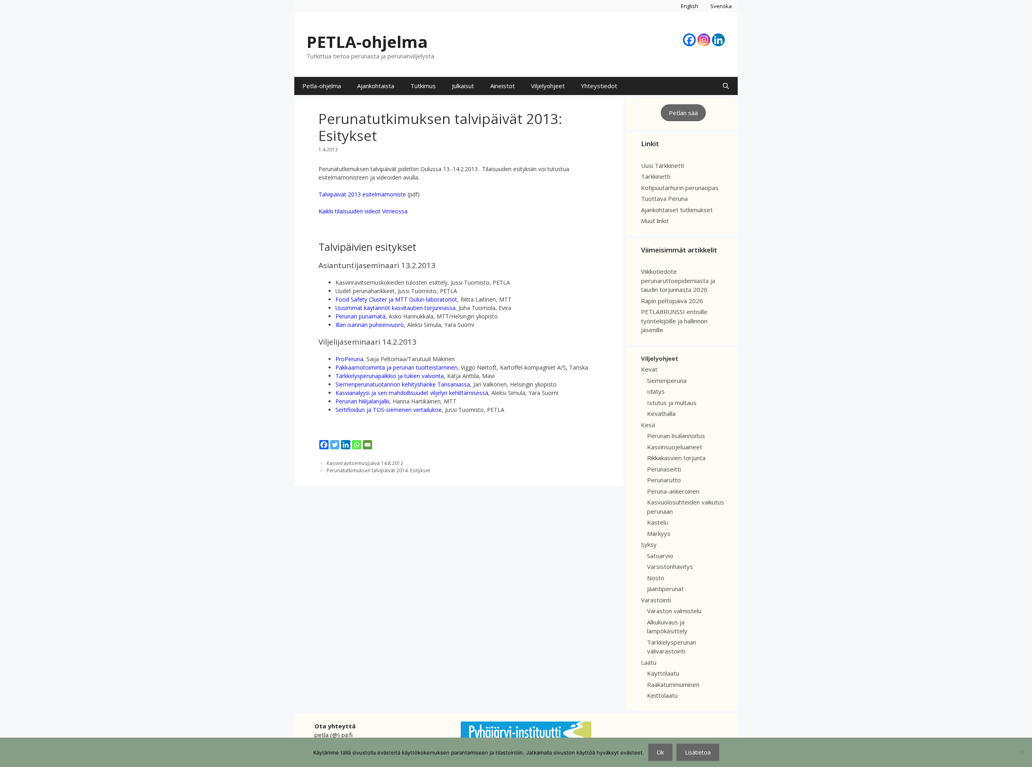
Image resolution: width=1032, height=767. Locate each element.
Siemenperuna (667, 380)
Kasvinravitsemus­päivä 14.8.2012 (365, 463)
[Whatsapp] (356, 444)
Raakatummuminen (673, 684)
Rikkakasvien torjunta (676, 458)
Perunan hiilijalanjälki (362, 401)
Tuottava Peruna (664, 198)
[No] (1022, 752)
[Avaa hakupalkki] (726, 86)
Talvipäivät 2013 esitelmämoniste (362, 194)
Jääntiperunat (665, 589)
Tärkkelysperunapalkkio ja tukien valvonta (389, 376)
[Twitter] (334, 444)
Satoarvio (660, 556)
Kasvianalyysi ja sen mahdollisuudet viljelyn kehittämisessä (411, 393)
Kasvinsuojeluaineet (674, 447)
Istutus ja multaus (672, 403)
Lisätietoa (698, 752)
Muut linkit (655, 221)
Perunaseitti (664, 469)
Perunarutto (664, 480)
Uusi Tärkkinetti (662, 165)
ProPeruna (349, 359)
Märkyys (658, 533)
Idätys (656, 391)
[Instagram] (703, 39)
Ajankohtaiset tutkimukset (677, 210)
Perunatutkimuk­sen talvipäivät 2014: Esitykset (378, 470)
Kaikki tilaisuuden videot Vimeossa (363, 211)
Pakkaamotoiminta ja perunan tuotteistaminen (396, 367)
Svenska (721, 6)
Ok (660, 752)
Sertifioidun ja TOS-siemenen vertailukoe (388, 409)
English (689, 6)
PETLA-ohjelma (367, 42)
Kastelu (657, 522)
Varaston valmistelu (674, 611)
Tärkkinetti (655, 176)
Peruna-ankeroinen (673, 491)
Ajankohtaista (375, 86)
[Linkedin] (718, 39)
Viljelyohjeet (548, 86)
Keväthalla (661, 413)
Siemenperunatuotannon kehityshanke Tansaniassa (402, 384)
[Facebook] (689, 39)
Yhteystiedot (599, 86)
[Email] (367, 444)
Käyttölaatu (663, 673)
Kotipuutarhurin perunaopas (679, 188)
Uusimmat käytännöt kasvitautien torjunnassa (395, 308)
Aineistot (502, 86)
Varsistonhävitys (670, 566)
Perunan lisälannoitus (676, 436)
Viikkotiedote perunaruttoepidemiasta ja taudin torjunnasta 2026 (678, 280)
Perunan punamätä (360, 316)
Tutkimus (423, 86)
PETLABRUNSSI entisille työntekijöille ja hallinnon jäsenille (674, 321)
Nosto (655, 578)
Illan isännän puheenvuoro (369, 325)
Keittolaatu (662, 695)
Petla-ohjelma (321, 86)
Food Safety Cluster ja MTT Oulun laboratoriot (396, 299)
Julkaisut (463, 86)
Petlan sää (683, 113)
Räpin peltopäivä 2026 (672, 301)
